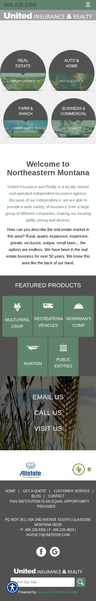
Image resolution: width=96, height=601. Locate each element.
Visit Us (48, 428)
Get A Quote (34, 491)
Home (10, 491)
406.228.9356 (20, 5)
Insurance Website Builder (57, 592)
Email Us (48, 397)
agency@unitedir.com (48, 535)
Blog (36, 496)
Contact (56, 496)
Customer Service (72, 491)
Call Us (48, 412)
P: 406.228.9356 (33, 530)
